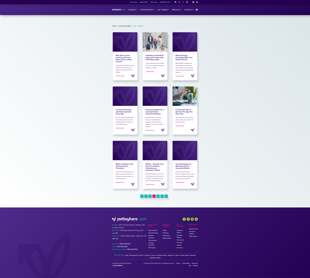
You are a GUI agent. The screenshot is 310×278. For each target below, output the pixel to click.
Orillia (177, 255)
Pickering (192, 255)
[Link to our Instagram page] (179, 2)
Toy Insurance (152, 240)
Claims (165, 230)
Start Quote (133, 2)
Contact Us (188, 10)
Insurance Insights (125, 26)
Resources (176, 10)
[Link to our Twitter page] (183, 2)
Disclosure (195, 263)
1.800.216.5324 (124, 244)
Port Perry (180, 248)
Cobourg (147, 255)
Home (114, 26)
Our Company (163, 10)
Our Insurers (180, 240)
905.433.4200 (122, 247)
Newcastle (171, 255)
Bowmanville (133, 255)
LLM (190, 265)
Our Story (179, 242)
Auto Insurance (152, 230)
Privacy (178, 263)
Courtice (153, 255)
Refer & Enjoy (193, 236)
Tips (134, 26)
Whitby (158, 258)
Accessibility (186, 263)
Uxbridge (152, 258)
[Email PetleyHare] (193, 2)
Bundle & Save (193, 229)
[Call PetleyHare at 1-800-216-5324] (197, 2)
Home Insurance (153, 233)
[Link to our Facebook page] (175, 2)
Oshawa (179, 245)
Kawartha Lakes (162, 255)
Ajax (127, 255)
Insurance (132, 10)
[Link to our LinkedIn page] (187, 2)
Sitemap (195, 265)
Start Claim (153, 2)
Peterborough (184, 255)
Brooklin (140, 255)
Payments (166, 233)
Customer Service (146, 10)
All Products (152, 248)
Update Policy (144, 2)
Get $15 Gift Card (165, 2)
